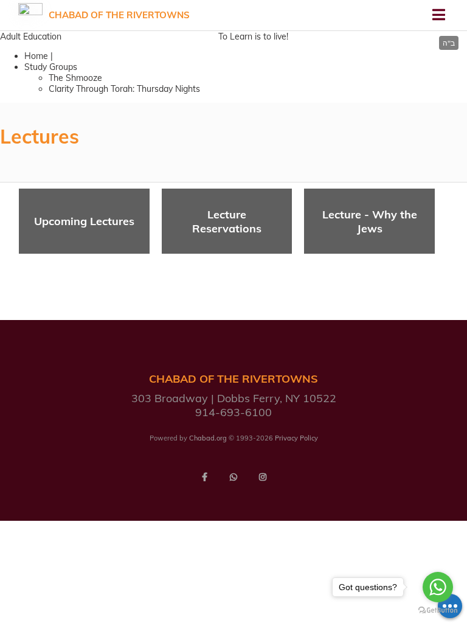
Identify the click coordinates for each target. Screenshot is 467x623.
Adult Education (30, 36)
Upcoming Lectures (84, 221)
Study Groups (50, 66)
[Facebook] (204, 477)
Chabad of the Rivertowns (119, 15)
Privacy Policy (296, 438)
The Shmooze (75, 77)
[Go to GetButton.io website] (437, 610)
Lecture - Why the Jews (369, 221)
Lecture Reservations (226, 221)
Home (36, 55)
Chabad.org (208, 438)
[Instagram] (262, 477)
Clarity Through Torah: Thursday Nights (124, 88)
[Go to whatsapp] (438, 587)
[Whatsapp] (233, 477)
